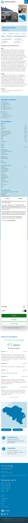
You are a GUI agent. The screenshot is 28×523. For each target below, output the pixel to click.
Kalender (24, 33)
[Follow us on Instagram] (4, 514)
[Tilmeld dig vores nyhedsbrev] (7, 514)
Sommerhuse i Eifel (11, 453)
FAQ (2, 503)
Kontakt (2, 496)
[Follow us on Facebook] (2, 514)
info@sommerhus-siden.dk (6, 472)
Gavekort (3, 501)
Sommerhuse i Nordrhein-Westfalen (15, 452)
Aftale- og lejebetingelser (14, 327)
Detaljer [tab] (21, 198)
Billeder (4, 33)
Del (23, 23)
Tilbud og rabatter (4, 506)
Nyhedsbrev (3, 500)
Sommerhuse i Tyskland (12, 450)
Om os (2, 505)
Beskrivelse (11, 33)
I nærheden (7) (5, 29)
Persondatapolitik (4, 498)
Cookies (2, 495)
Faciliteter (17, 33)
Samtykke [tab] (7, 198)
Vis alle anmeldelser (14, 397)
